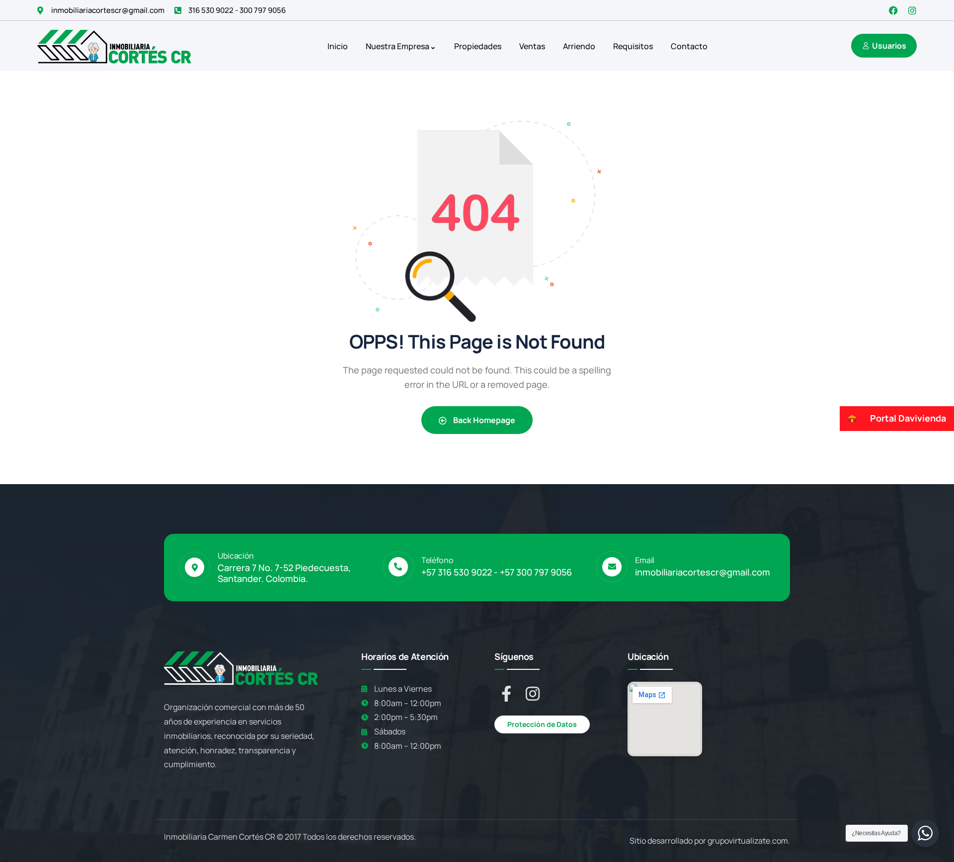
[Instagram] (912, 10)
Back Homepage (483, 420)
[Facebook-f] (506, 694)
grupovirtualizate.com (748, 840)
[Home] (114, 46)
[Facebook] (893, 10)
